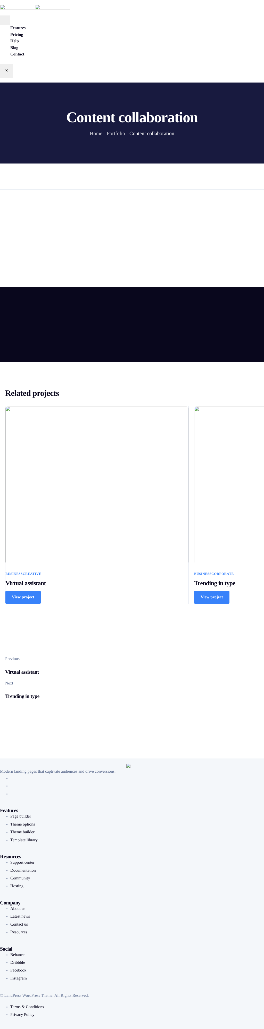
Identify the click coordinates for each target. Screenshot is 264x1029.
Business (14, 574)
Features (18, 28)
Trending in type (214, 583)
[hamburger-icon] (5, 20)
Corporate (222, 574)
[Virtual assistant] (96, 485)
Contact (17, 54)
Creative (32, 574)
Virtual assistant (25, 583)
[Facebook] (11, 778)
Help (14, 41)
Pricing (16, 35)
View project (23, 597)
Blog (14, 48)
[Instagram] (11, 794)
